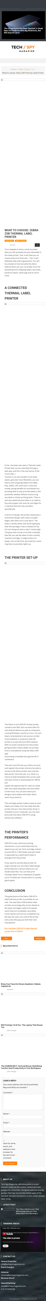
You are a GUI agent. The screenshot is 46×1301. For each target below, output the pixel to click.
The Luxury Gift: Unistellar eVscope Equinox (8, 938)
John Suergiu (11, 1030)
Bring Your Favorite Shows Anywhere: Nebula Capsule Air (21, 985)
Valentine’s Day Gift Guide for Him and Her (40, 938)
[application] (23, 1239)
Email (6, 1122)
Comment (8, 1092)
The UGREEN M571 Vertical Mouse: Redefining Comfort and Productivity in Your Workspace (21, 1067)
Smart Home (9, 241)
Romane (12, 245)
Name (6, 1113)
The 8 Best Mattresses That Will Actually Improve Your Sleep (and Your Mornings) (27, 1211)
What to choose (20, 241)
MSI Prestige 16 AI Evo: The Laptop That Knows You (22, 1026)
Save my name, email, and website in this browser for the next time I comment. (9, 1150)
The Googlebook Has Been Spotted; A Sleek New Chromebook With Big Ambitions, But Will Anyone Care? (23, 30)
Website (6, 1131)
